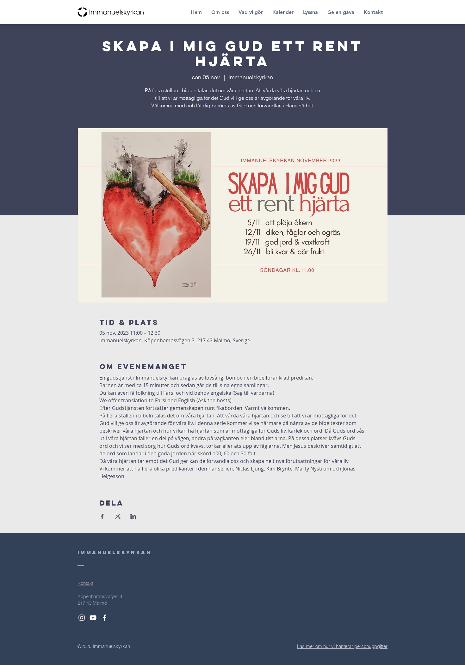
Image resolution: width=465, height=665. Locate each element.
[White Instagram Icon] (82, 618)
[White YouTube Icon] (93, 618)
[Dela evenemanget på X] (118, 516)
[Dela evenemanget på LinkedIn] (133, 516)
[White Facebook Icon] (104, 618)
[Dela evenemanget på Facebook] (102, 516)
